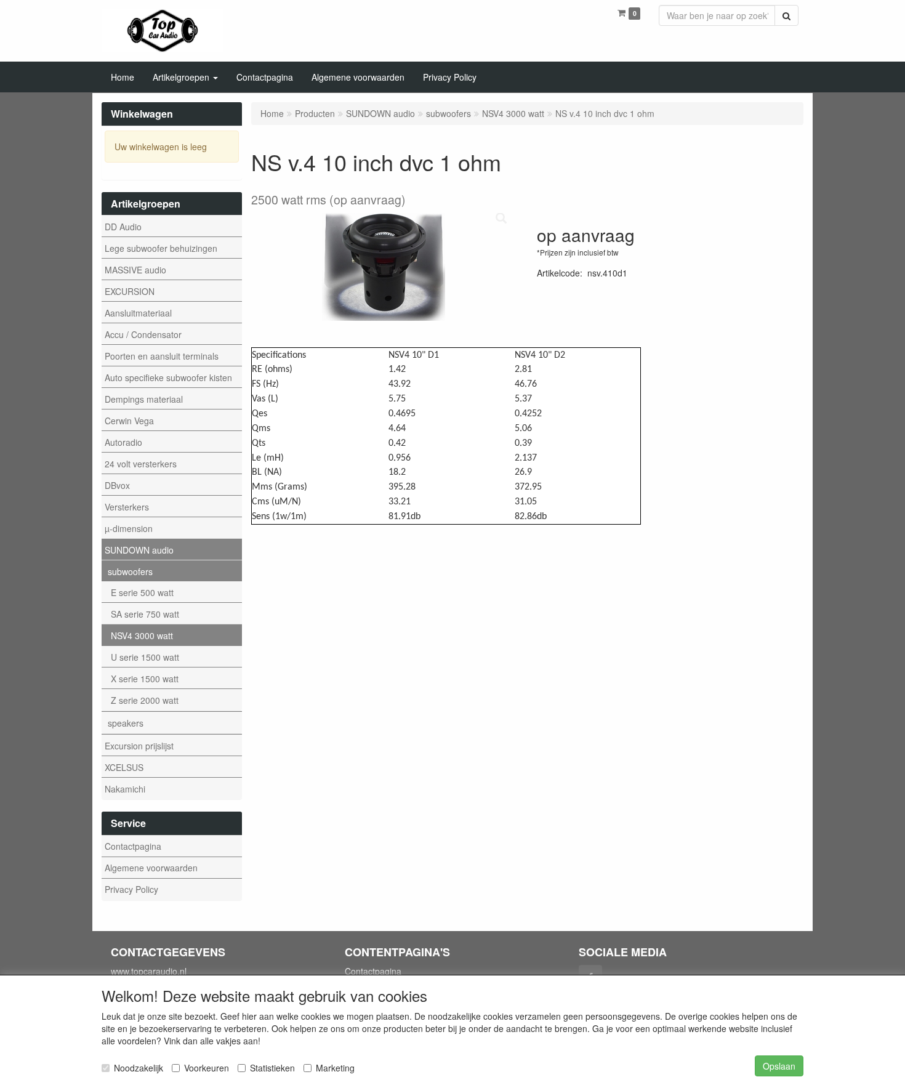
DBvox (117, 485)
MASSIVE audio (135, 270)
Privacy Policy (131, 889)
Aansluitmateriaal (138, 313)
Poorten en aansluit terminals (162, 356)
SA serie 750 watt (145, 614)
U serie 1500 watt (145, 657)
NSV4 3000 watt (142, 635)
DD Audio (123, 226)
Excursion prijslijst (139, 746)
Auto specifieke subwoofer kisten (168, 377)
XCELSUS (124, 767)
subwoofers (130, 571)
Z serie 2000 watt (145, 700)
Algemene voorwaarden (151, 867)
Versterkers (127, 507)
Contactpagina (133, 846)
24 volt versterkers (141, 464)
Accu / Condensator (143, 334)
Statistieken (272, 1068)
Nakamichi (125, 789)
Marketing (335, 1068)
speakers (125, 723)
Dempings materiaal (144, 399)
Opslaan (779, 1066)
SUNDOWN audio (139, 550)
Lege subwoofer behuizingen (161, 248)
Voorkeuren (206, 1068)
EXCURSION (130, 291)
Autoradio (123, 442)
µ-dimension (129, 528)
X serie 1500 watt (145, 678)
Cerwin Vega (129, 420)
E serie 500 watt (142, 592)
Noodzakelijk (138, 1068)
